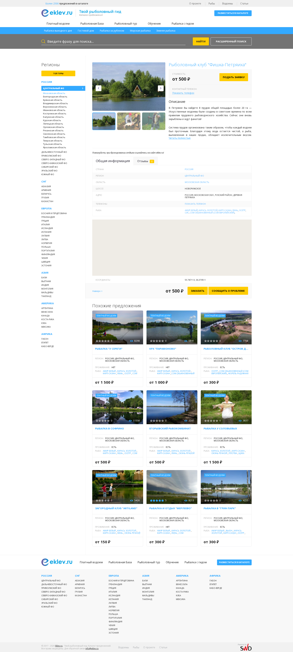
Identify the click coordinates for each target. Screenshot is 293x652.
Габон (44, 338)
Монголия (47, 288)
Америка (47, 303)
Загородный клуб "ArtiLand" (116, 508)
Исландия (47, 228)
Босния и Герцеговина (54, 213)
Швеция (45, 261)
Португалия (48, 250)
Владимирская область (55, 103)
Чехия (44, 258)
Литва (44, 239)
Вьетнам (46, 281)
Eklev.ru (59, 645)
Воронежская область (55, 106)
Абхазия (46, 186)
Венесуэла (47, 312)
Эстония (46, 265)
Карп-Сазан (225, 210)
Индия (45, 285)
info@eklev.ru (92, 648)
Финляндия (48, 254)
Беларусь (46, 193)
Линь (235, 210)
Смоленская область (54, 133)
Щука (241, 453)
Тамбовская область (54, 137)
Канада (45, 315)
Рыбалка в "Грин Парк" (220, 508)
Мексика (46, 326)
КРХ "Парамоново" (162, 348)
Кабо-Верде (47, 346)
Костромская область (54, 113)
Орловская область (53, 127)
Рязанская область (53, 130)
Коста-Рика (47, 319)
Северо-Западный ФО (53, 159)
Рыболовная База (92, 23)
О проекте (195, 3)
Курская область (52, 120)
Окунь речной (186, 453)
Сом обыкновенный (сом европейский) (212, 212)
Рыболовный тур (125, 23)
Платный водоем (58, 23)
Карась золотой (208, 210)
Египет (44, 342)
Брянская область (52, 99)
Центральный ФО (53, 88)
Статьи (244, 3)
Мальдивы (47, 292)
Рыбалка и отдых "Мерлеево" (170, 508)
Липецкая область (53, 123)
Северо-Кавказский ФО (54, 163)
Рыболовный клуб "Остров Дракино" (226, 348)
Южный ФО (47, 174)
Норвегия (46, 243)
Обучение (154, 23)
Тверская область (52, 140)
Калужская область (53, 116)
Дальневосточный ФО (54, 152)
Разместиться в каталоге (233, 13)
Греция (45, 220)
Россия (46, 82)
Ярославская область (54, 147)
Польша (46, 246)
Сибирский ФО (49, 166)
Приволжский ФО (51, 155)
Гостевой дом (86, 30)
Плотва (233, 453)
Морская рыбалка (140, 30)
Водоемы (227, 3)
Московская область (54, 93)
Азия (44, 272)
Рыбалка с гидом (183, 23)
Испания (46, 232)
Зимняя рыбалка (165, 30)
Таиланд (46, 296)
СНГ (43, 181)
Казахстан (47, 201)
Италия (45, 224)
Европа (46, 208)
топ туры (58, 73)
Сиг (187, 212)
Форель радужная (238, 373)
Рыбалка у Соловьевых (220, 428)
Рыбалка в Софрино (109, 428)
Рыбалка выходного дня (58, 30)
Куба (43, 323)
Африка (46, 334)
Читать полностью (180, 138)
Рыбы (212, 3)
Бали (44, 277)
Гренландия (48, 217)
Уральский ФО (49, 170)
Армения (46, 190)
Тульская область (52, 144)
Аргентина (47, 308)
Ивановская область (54, 110)
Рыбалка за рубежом (112, 30)
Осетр (242, 210)
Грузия (45, 197)
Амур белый (191, 210)
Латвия (45, 235)
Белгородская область (55, 96)
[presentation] (98, 88)
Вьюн (229, 530)
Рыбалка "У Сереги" (108, 348)
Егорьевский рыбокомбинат (170, 428)
